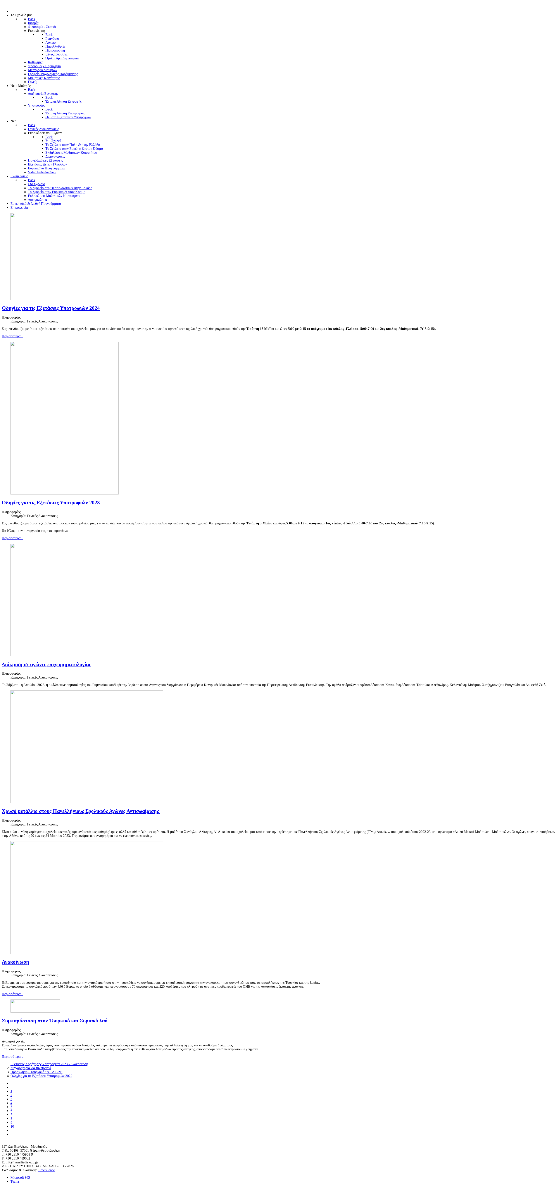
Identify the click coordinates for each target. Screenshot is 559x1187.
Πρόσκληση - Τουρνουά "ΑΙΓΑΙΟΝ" (36, 1072)
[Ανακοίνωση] (86, 952)
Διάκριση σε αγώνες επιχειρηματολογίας (46, 664)
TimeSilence (46, 1170)
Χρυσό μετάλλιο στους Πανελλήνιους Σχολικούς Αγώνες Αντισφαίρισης (81, 811)
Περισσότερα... (12, 336)
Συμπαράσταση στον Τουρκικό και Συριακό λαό (54, 1020)
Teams (14, 1181)
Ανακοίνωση (15, 962)
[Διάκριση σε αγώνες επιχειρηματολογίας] (86, 655)
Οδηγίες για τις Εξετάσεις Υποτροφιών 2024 (51, 308)
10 (12, 1126)
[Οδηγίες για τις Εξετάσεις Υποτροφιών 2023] (64, 493)
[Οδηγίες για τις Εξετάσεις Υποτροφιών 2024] (68, 299)
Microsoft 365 (20, 1177)
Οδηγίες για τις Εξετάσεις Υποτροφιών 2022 (41, 1076)
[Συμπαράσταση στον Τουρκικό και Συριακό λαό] (35, 1011)
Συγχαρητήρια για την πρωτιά (30, 1068)
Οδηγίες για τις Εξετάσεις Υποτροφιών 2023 (51, 502)
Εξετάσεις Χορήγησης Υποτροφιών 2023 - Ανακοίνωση (49, 1064)
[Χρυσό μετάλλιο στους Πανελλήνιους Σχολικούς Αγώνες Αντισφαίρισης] (86, 802)
